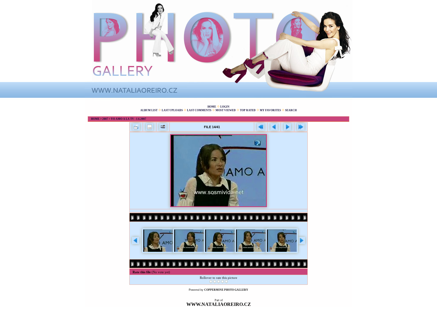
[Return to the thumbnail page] (136, 126)
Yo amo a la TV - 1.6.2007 (128, 118)
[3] (219, 281)
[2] (215, 281)
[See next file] (287, 126)
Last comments (199, 110)
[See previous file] (274, 126)
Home (212, 106)
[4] (222, 281)
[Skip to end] (300, 126)
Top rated (248, 110)
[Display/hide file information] (149, 126)
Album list (149, 110)
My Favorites (270, 110)
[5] (226, 281)
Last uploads (172, 110)
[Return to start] (260, 126)
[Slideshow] (162, 126)
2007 (105, 118)
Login (224, 106)
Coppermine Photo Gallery (226, 289)
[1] (211, 281)
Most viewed (226, 110)
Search (291, 110)
